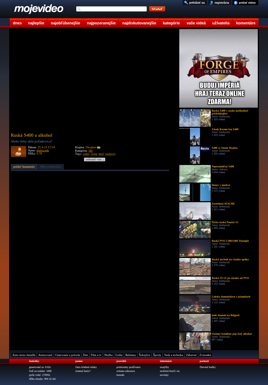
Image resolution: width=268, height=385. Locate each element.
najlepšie (36, 23)
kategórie (171, 23)
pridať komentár (24, 166)
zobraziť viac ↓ (95, 159)
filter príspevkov (50, 166)
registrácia (222, 2)
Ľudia (118, 354)
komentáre (245, 23)
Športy (157, 354)
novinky (164, 374)
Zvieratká (205, 354)
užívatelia (221, 23)
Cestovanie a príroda (67, 354)
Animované (45, 354)
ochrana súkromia (125, 371)
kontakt (120, 374)
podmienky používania (128, 367)
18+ (90, 150)
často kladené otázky (86, 367)
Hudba (108, 354)
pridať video (247, 2)
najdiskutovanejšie (139, 23)
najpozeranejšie (101, 23)
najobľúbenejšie (65, 23)
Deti (85, 354)
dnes (17, 23)
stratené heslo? (83, 371)
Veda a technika (173, 354)
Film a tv (96, 354)
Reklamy (130, 354)
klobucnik (43, 150)
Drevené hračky (208, 367)
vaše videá (196, 23)
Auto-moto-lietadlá (23, 354)
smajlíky (164, 367)
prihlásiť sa (197, 2)
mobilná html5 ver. (170, 371)
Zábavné (191, 354)
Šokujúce (144, 354)
